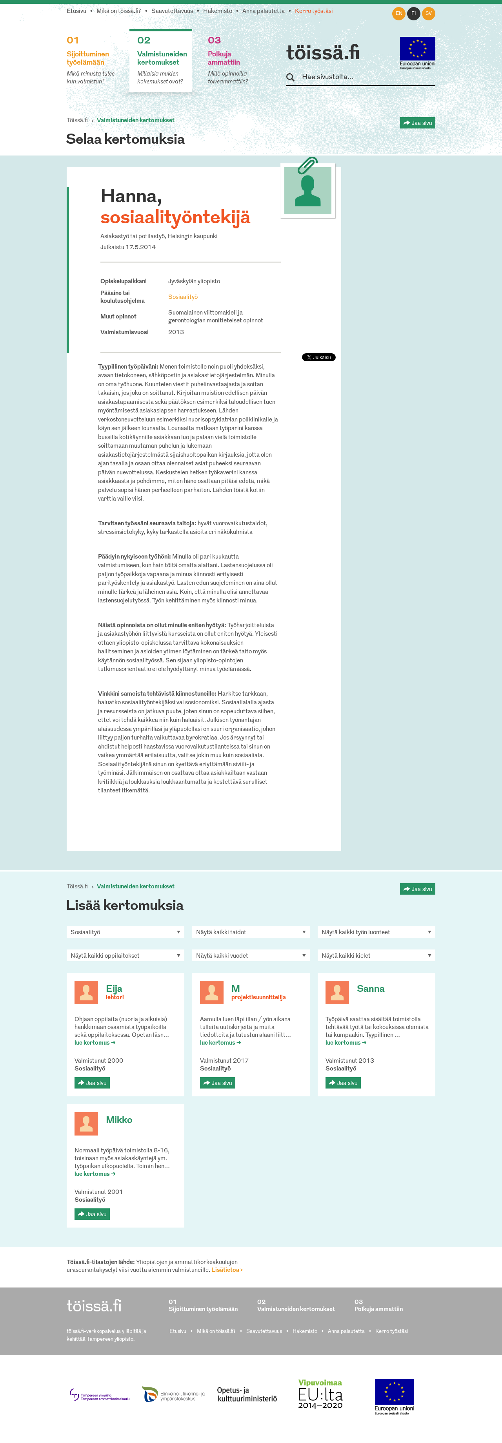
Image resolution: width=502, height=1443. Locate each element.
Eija (114, 989)
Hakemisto (217, 11)
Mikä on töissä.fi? (118, 11)
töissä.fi (323, 54)
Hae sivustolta (294, 78)
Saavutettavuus (172, 11)
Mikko (119, 1120)
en (399, 13)
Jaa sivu (422, 123)
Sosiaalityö (183, 297)
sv (429, 13)
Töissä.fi (77, 121)
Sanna (371, 989)
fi (413, 13)
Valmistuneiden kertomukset (136, 121)
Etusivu (76, 11)
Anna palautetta (263, 11)
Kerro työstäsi (314, 11)
